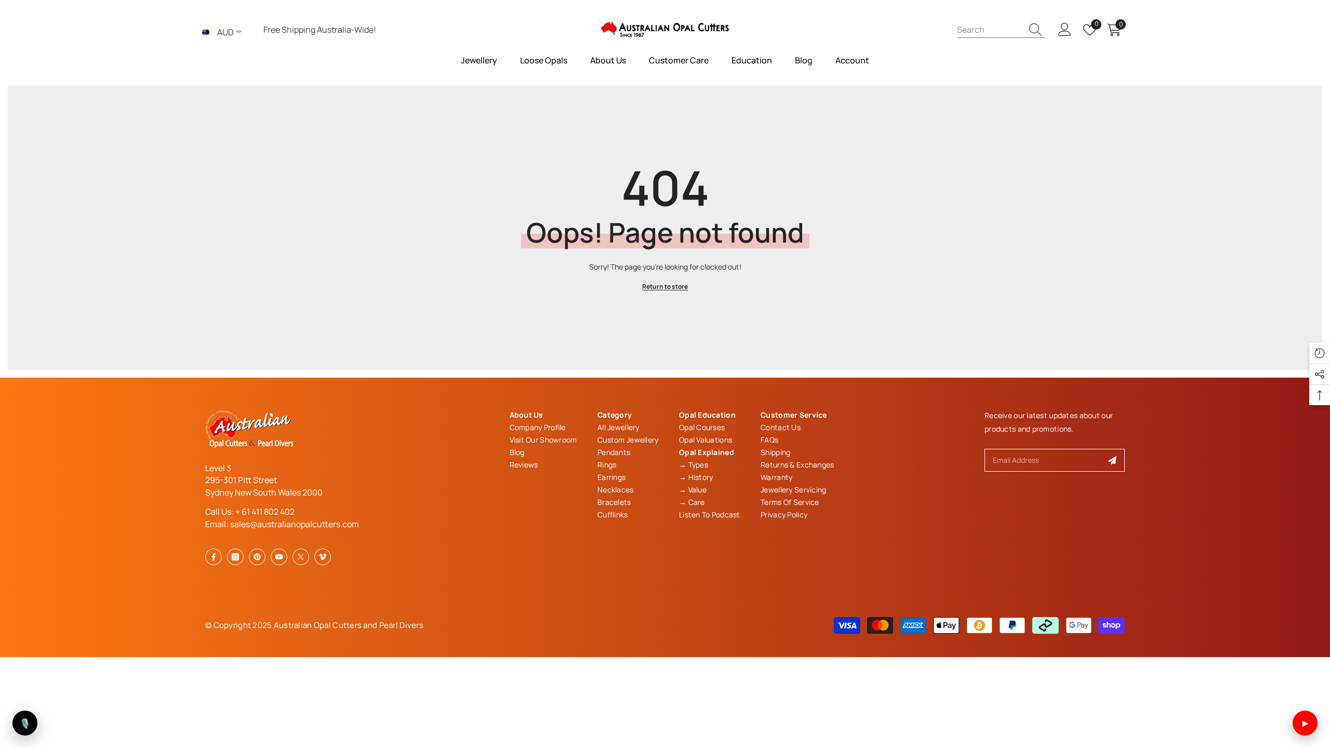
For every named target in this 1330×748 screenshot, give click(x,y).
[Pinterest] (257, 557)
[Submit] (1112, 460)
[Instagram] (235, 557)
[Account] (1064, 29)
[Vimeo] (322, 557)
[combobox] (989, 29)
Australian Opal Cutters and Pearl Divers (348, 625)
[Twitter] (300, 557)
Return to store (665, 286)
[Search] (1001, 29)
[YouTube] (279, 557)
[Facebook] (213, 557)
